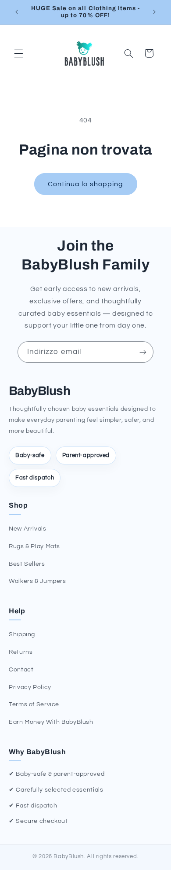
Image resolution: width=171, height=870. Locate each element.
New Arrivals (27, 529)
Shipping (22, 634)
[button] (18, 53)
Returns (20, 652)
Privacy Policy (30, 687)
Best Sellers (27, 564)
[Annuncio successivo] (154, 12)
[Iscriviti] (143, 352)
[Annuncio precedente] (16, 12)
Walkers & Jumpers (37, 581)
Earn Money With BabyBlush (51, 722)
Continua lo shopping (85, 184)
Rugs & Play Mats (34, 546)
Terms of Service (34, 704)
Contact (21, 670)
